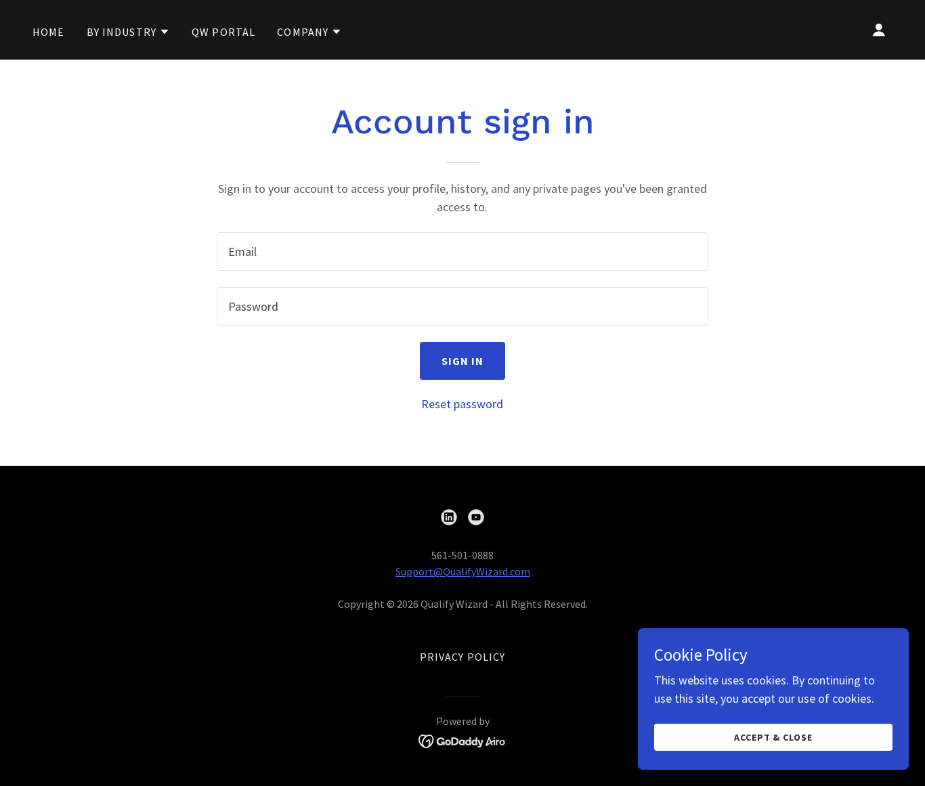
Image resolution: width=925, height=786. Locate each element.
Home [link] (49, 32)
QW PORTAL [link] (223, 32)
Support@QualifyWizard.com (462, 571)
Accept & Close (773, 737)
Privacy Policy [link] (463, 656)
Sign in (463, 361)
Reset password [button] (462, 404)
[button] (129, 32)
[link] (448, 517)
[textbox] (462, 251)
